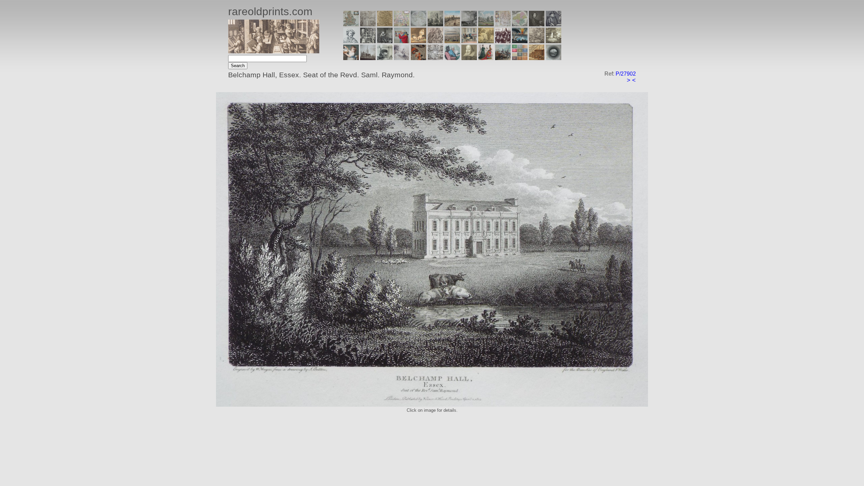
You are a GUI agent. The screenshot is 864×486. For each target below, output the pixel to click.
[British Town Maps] (401, 24)
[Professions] (452, 58)
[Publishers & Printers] (368, 41)
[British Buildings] (435, 24)
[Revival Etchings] (401, 58)
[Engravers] (351, 41)
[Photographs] (503, 41)
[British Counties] (351, 24)
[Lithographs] (385, 58)
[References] (536, 58)
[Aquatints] (368, 58)
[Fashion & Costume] (486, 58)
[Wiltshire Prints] (486, 24)
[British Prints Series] (368, 24)
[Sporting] (452, 41)
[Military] (503, 58)
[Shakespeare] (469, 58)
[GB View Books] (520, 58)
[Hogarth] (385, 41)
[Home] (273, 51)
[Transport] (469, 41)
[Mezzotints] (553, 41)
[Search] (553, 58)
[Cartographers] (553, 24)
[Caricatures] (401, 41)
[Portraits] (435, 41)
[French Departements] (520, 24)
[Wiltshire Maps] (503, 24)
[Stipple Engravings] (351, 58)
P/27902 (626, 74)
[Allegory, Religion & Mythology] (435, 58)
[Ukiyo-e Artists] (418, 58)
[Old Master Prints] (536, 41)
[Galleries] (520, 41)
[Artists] (536, 24)
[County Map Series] (385, 24)
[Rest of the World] (418, 24)
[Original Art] (486, 41)
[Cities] (452, 24)
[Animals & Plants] (418, 41)
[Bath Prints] (469, 24)
